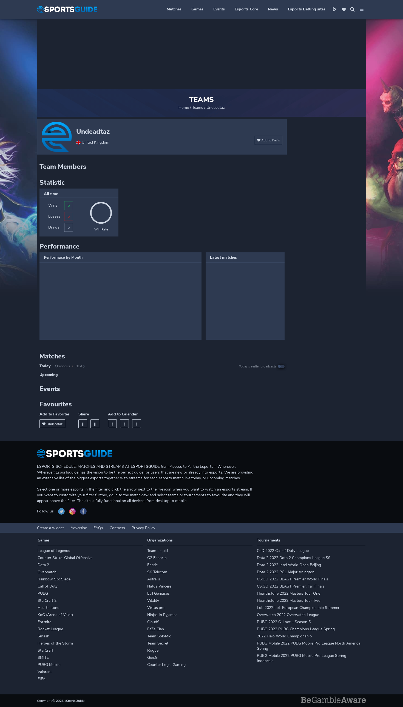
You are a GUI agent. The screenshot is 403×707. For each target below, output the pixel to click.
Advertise (78, 528)
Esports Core (246, 9)
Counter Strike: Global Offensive (65, 557)
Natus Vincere (159, 586)
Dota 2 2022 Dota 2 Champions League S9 (293, 557)
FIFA (42, 679)
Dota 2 (43, 565)
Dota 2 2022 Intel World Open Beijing (289, 565)
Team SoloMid (159, 636)
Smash (43, 636)
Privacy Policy (143, 528)
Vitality (153, 600)
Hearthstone (48, 607)
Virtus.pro (155, 607)
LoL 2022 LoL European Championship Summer (298, 607)
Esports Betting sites (306, 9)
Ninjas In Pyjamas (162, 614)
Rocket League (50, 629)
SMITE (43, 657)
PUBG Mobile (49, 664)
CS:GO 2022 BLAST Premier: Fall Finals (290, 586)
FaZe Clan (155, 629)
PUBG (43, 593)
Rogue (152, 650)
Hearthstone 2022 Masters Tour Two (288, 600)
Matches (174, 9)
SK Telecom (157, 572)
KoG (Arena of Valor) (55, 614)
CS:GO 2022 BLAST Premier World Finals (292, 579)
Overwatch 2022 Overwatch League (288, 614)
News (273, 9)
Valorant (45, 671)
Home (183, 107)
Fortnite (44, 622)
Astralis (153, 579)
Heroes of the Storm (55, 643)
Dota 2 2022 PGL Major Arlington (285, 572)
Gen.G (152, 657)
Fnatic (152, 565)
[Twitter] (94, 423)
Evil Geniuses (158, 593)
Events (219, 9)
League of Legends (54, 550)
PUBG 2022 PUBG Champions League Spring (296, 629)
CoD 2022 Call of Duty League (283, 550)
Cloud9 (153, 622)
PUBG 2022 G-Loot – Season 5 (284, 622)
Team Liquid (157, 550)
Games (197, 9)
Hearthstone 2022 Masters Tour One (288, 593)
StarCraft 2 (47, 600)
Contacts (117, 528)
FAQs (98, 528)
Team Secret (157, 643)
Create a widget (50, 528)
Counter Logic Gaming (166, 664)
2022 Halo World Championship (284, 636)
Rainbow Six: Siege (54, 579)
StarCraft (45, 650)
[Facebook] (82, 423)
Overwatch (47, 572)
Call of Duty (48, 586)
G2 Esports (157, 557)
